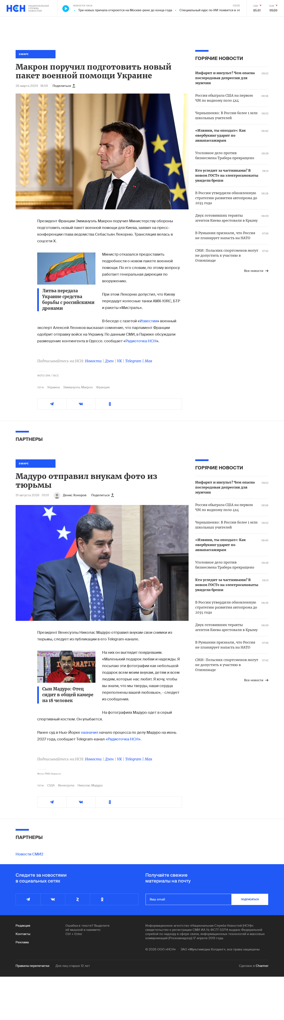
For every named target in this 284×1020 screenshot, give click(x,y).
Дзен (109, 361)
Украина (53, 387)
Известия (148, 321)
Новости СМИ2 (29, 854)
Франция (103, 387)
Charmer (262, 966)
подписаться (250, 899)
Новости (93, 361)
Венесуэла (66, 785)
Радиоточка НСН (141, 341)
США (51, 785)
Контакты (23, 934)
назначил (89, 732)
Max (148, 361)
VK (119, 361)
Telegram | (135, 361)
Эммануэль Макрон (78, 387)
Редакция (23, 926)
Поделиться (62, 86)
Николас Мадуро (90, 785)
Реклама (22, 942)
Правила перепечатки (32, 966)
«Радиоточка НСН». (123, 739)
